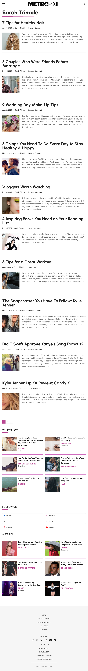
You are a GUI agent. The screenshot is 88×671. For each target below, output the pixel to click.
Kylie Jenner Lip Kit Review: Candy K (36, 383)
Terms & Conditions (44, 659)
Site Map (44, 629)
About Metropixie (44, 656)
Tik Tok (51, 521)
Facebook (9, 515)
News (44, 615)
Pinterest (9, 527)
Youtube (51, 527)
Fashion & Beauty (44, 622)
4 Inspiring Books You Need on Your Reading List (42, 220)
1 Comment (31, 267)
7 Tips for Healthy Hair (23, 22)
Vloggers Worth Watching (26, 186)
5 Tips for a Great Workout (27, 261)
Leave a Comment (35, 28)
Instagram (52, 515)
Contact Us (44, 645)
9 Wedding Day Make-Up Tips (30, 104)
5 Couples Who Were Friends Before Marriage (35, 63)
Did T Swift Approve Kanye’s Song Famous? (42, 344)
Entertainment (44, 619)
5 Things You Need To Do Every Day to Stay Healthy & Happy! (42, 145)
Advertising (44, 648)
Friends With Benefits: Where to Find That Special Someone (72, 460)
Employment (44, 652)
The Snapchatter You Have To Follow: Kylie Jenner (42, 302)
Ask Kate (44, 626)
